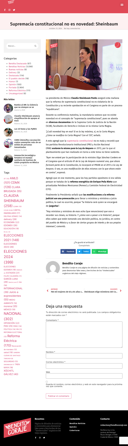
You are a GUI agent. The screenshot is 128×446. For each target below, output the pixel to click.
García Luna (13, 282)
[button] (122, 4)
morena (10, 306)
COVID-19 (8, 210)
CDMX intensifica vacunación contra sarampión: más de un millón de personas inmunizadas (27, 143)
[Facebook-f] (5, 10)
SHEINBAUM (9, 364)
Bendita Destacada (18, 63)
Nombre (50, 352)
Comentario (52, 320)
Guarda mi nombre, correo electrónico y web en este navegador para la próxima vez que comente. (84, 385)
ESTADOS (13, 273)
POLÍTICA (10, 329)
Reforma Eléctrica (17, 90)
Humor (12, 81)
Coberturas (75, 430)
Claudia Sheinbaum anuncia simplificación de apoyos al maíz (27, 118)
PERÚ (17, 326)
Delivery (12, 72)
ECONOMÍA (11, 222)
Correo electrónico (55, 362)
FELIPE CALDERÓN (13, 276)
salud (8, 352)
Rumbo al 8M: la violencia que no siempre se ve (26, 106)
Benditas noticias (77, 423)
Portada (12, 87)
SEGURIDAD (11, 361)
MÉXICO (9, 309)
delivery (10, 219)
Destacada (14, 75)
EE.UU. (7, 232)
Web (48, 372)
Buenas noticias (16, 69)
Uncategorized (16, 93)
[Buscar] (35, 46)
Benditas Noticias (17, 66)
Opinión (12, 84)
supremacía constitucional (80, 141)
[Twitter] (14, 10)
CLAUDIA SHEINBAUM (14, 201)
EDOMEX (10, 225)
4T (6, 179)
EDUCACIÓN (11, 228)
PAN (8, 326)
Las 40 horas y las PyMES (25, 129)
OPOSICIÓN (11, 323)
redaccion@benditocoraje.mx (113, 425)
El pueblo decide (17, 78)
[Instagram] (9, 10)
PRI (19, 329)
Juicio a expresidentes (12, 295)
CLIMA (17, 206)
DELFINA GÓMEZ (13, 216)
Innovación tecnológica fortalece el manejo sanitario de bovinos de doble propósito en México (26, 159)
